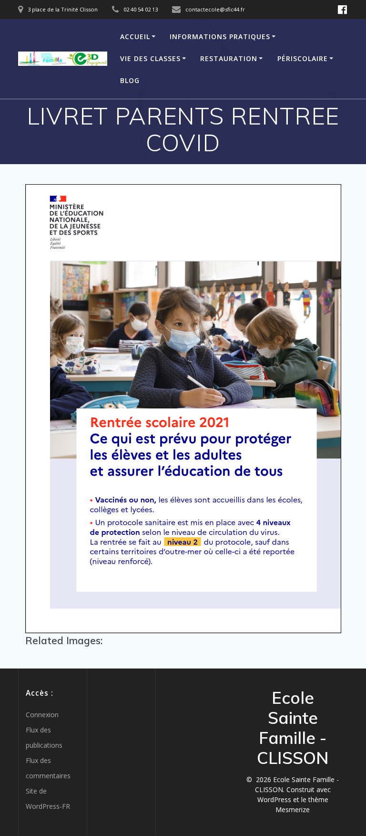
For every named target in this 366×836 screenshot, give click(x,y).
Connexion (42, 714)
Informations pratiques (220, 36)
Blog (130, 80)
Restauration (228, 58)
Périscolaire (302, 58)
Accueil (135, 36)
